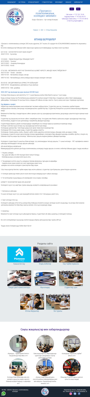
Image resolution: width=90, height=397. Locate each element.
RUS (78, 9)
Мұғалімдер (59, 2)
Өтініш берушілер (33, 2)
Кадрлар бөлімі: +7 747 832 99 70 (75, 16)
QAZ (71, 9)
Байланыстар (78, 2)
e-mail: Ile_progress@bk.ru (75, 21)
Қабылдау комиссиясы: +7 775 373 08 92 (75, 19)
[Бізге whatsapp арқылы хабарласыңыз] (3, 392)
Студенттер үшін (47, 2)
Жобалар (68, 2)
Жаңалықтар (11, 2)
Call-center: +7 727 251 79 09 (75, 14)
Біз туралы (22, 2)
